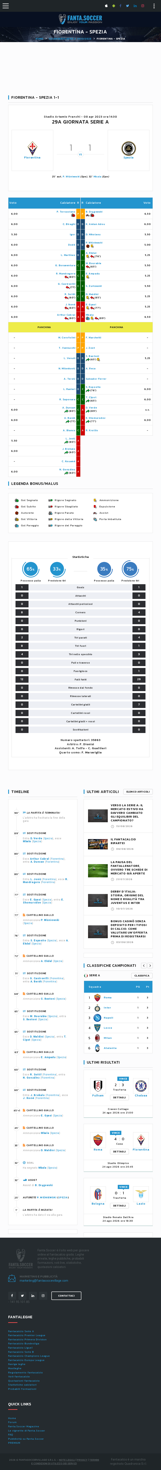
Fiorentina (32, 157)
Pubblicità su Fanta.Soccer (26, 1439)
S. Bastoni (92, 356)
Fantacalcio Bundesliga (23, 1343)
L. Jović (70, 438)
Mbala (97, 176)
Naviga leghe (17, 1364)
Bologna (98, 1203)
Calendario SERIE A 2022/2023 (70, 39)
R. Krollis (92, 430)
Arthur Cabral (66, 315)
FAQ (10, 1435)
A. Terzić (69, 379)
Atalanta (110, 1048)
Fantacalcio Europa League (26, 1360)
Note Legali (67, 1460)
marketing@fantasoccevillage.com (44, 1280)
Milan (108, 1038)
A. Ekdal (91, 253)
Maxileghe (15, 1368)
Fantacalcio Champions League (29, 1356)
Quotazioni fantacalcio (24, 1381)
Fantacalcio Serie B (21, 1352)
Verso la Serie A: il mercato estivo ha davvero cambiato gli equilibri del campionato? (127, 813)
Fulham (98, 1095)
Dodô (71, 245)
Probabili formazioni (22, 1389)
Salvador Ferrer (96, 379)
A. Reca (91, 368)
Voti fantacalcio (19, 1376)
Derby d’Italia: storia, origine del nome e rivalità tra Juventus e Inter (127, 897)
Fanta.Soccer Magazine (23, 1426)
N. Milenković (66, 368)
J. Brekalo (68, 449)
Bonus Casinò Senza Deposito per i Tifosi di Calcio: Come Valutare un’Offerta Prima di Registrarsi (129, 929)
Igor (72, 234)
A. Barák (69, 418)
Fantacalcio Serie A (21, 1331)
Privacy (82, 1460)
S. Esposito (93, 387)
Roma (108, 997)
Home (39, 39)
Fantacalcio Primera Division (27, 1339)
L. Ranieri (69, 389)
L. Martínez (68, 255)
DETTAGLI (119, 1097)
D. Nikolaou (93, 234)
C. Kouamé (68, 461)
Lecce (108, 1028)
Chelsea (141, 1095)
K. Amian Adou (95, 224)
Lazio (141, 1203)
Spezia (128, 157)
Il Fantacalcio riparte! (123, 841)
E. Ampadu (93, 273)
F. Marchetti (93, 337)
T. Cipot (91, 397)
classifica (141, 976)
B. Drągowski (94, 212)
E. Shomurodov (96, 418)
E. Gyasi (91, 304)
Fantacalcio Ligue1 (20, 1348)
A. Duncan (68, 408)
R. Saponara (67, 399)
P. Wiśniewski (71, 176)
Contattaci (66, 1296)
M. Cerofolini (66, 337)
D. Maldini (92, 294)
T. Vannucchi (67, 348)
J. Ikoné (70, 304)
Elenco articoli (138, 792)
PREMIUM (14, 1443)
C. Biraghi (69, 224)
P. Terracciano (66, 212)
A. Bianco (69, 430)
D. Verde (91, 408)
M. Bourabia (93, 263)
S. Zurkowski (94, 286)
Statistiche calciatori (22, 1385)
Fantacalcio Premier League (26, 1335)
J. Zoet (90, 348)
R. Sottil (70, 294)
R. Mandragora (65, 273)
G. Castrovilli (66, 284)
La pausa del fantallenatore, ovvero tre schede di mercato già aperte (129, 868)
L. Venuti (69, 358)
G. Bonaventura (65, 265)
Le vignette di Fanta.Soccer (26, 1431)
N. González (67, 469)
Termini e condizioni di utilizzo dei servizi (65, 1461)
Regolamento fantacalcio (25, 1372)
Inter (107, 1008)
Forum (12, 1422)
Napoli (108, 1018)
